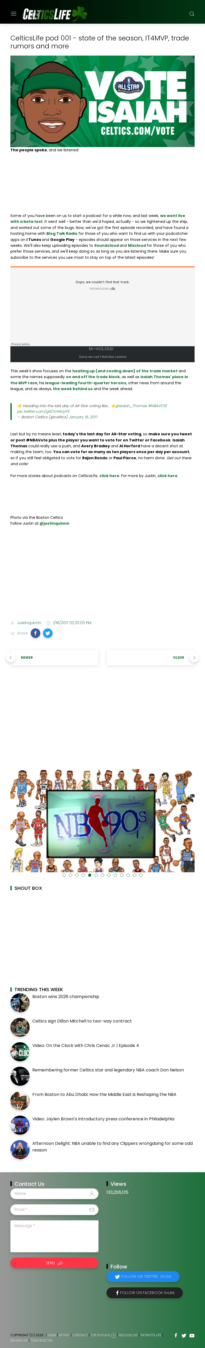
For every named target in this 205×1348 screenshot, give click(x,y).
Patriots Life (150, 1335)
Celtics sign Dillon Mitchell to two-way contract (82, 1021)
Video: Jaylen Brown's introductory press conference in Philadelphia (103, 1119)
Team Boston (41, 1340)
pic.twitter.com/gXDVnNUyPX (43, 411)
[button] (35, 633)
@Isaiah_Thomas (131, 405)
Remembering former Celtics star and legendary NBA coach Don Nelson (108, 1070)
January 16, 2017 (83, 417)
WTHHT (64, 1335)
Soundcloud (107, 245)
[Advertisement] (102, 574)
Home (52, 1335)
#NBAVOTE (157, 405)
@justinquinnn (54, 523)
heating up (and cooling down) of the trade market (125, 371)
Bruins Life (19, 1340)
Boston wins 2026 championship (65, 997)
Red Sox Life (128, 1335)
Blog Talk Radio (61, 233)
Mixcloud (137, 245)
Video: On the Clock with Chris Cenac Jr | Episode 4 (85, 1045)
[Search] (192, 14)
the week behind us (72, 388)
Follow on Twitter (146, 1276)
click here (109, 475)
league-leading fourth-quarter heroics (85, 383)
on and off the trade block (93, 376)
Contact (80, 1335)
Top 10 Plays (100, 1335)
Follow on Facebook (147, 1292)
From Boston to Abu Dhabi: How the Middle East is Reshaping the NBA (104, 1094)
